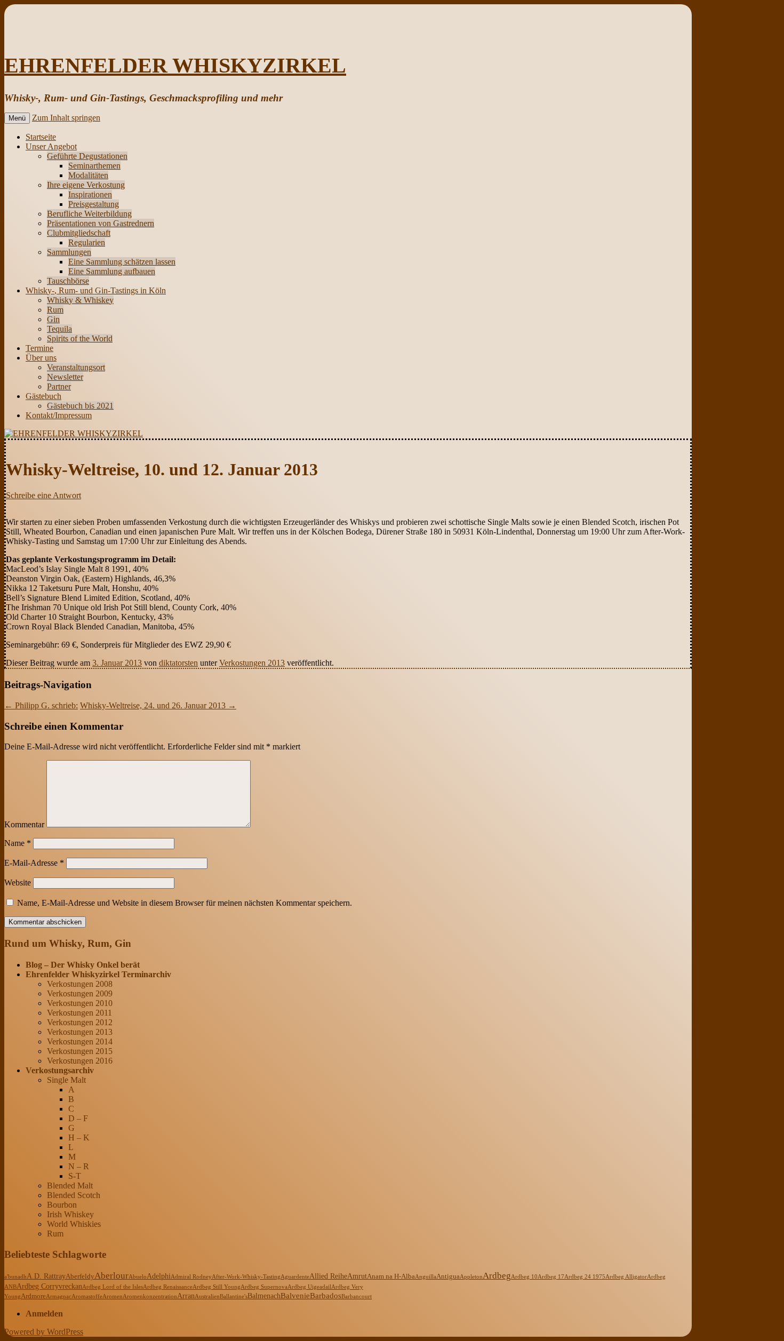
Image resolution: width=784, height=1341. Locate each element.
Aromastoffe (86, 1296)
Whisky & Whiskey (80, 300)
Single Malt (66, 1079)
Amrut (357, 1276)
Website (17, 882)
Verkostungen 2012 (80, 1022)
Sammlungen (69, 252)
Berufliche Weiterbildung (89, 213)
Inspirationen (90, 194)
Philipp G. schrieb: (41, 705)
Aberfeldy (80, 1276)
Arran (186, 1295)
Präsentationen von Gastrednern (100, 223)
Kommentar (24, 824)
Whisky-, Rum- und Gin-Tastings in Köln (96, 290)
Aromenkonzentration (150, 1296)
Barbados (325, 1295)
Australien (207, 1296)
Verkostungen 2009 (80, 993)
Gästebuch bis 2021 (80, 405)
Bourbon (62, 1204)
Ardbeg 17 (551, 1276)
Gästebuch (43, 396)
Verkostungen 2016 (80, 1060)
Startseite (41, 136)
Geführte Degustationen (87, 156)
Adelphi (159, 1276)
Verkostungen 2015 (80, 1051)
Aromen (112, 1296)
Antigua (448, 1276)
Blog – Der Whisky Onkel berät (83, 964)
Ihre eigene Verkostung (86, 184)
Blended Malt (70, 1185)
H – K (79, 1137)
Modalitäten (88, 175)
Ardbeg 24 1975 (584, 1276)
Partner (59, 386)
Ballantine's (233, 1296)
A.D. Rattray (46, 1276)
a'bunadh (15, 1276)
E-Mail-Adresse (34, 862)
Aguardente (295, 1276)
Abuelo (138, 1276)
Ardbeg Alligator (626, 1276)
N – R (78, 1166)
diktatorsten (178, 662)
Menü (17, 118)
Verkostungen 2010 (80, 1003)
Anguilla (425, 1276)
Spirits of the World (80, 338)
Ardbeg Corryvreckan (49, 1286)
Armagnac (58, 1296)
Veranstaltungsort (76, 367)
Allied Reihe (328, 1276)
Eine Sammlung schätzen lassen (121, 261)
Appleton (471, 1276)
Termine (39, 348)
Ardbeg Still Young (217, 1286)
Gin (53, 319)
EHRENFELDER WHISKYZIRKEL (175, 65)
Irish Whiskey (70, 1214)
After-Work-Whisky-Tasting (246, 1276)
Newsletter (65, 376)
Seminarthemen (94, 165)
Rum (55, 309)
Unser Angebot (51, 146)
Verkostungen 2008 (80, 983)
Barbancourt (356, 1296)
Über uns (41, 357)
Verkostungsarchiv (60, 1070)
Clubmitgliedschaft (78, 232)
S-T (74, 1175)
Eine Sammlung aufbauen (111, 271)
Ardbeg (497, 1276)
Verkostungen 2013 (252, 662)
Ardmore (33, 1296)
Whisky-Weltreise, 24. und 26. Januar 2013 (158, 705)
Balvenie (295, 1295)
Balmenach (264, 1296)
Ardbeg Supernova (264, 1286)
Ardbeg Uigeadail (309, 1286)
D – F (78, 1118)
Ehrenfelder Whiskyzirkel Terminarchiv (98, 974)
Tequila (59, 328)
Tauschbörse (68, 280)
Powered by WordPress (43, 1331)
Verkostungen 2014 (80, 1041)
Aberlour (111, 1276)
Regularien (86, 242)
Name (17, 843)
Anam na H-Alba (391, 1276)
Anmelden (44, 1313)
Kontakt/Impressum (59, 415)
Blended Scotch (73, 1195)
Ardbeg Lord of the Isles (112, 1286)
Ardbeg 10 (524, 1276)
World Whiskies (74, 1223)
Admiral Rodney (191, 1276)
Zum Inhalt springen (66, 117)
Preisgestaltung (93, 204)
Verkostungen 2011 (79, 1012)
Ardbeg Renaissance (168, 1286)
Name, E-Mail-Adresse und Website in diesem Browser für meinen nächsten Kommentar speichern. (184, 902)
